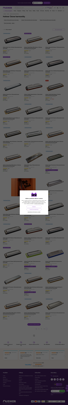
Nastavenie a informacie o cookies (34, 212)
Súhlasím (34, 206)
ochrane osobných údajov (39, 203)
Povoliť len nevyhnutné (34, 209)
